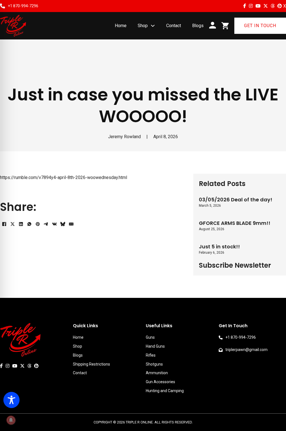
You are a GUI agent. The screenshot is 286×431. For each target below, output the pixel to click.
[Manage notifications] (10, 420)
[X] (12, 224)
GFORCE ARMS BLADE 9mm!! (234, 223)
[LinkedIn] (21, 224)
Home (121, 25)
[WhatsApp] (29, 224)
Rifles (151, 355)
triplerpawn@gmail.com (246, 349)
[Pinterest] (38, 224)
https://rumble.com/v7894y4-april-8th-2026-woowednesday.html (63, 177)
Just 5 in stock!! (219, 246)
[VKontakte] (54, 224)
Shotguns (154, 364)
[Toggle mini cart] (225, 25)
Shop (143, 25)
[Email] (71, 224)
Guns (150, 337)
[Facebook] (4, 224)
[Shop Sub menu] (153, 25)
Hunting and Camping (165, 390)
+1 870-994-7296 (23, 6)
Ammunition (157, 373)
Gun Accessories (160, 382)
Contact (173, 25)
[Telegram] (46, 224)
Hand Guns (155, 346)
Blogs (198, 25)
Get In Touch (260, 25)
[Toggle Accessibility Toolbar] (11, 400)
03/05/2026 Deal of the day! (235, 199)
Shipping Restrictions (91, 364)
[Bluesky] (63, 224)
